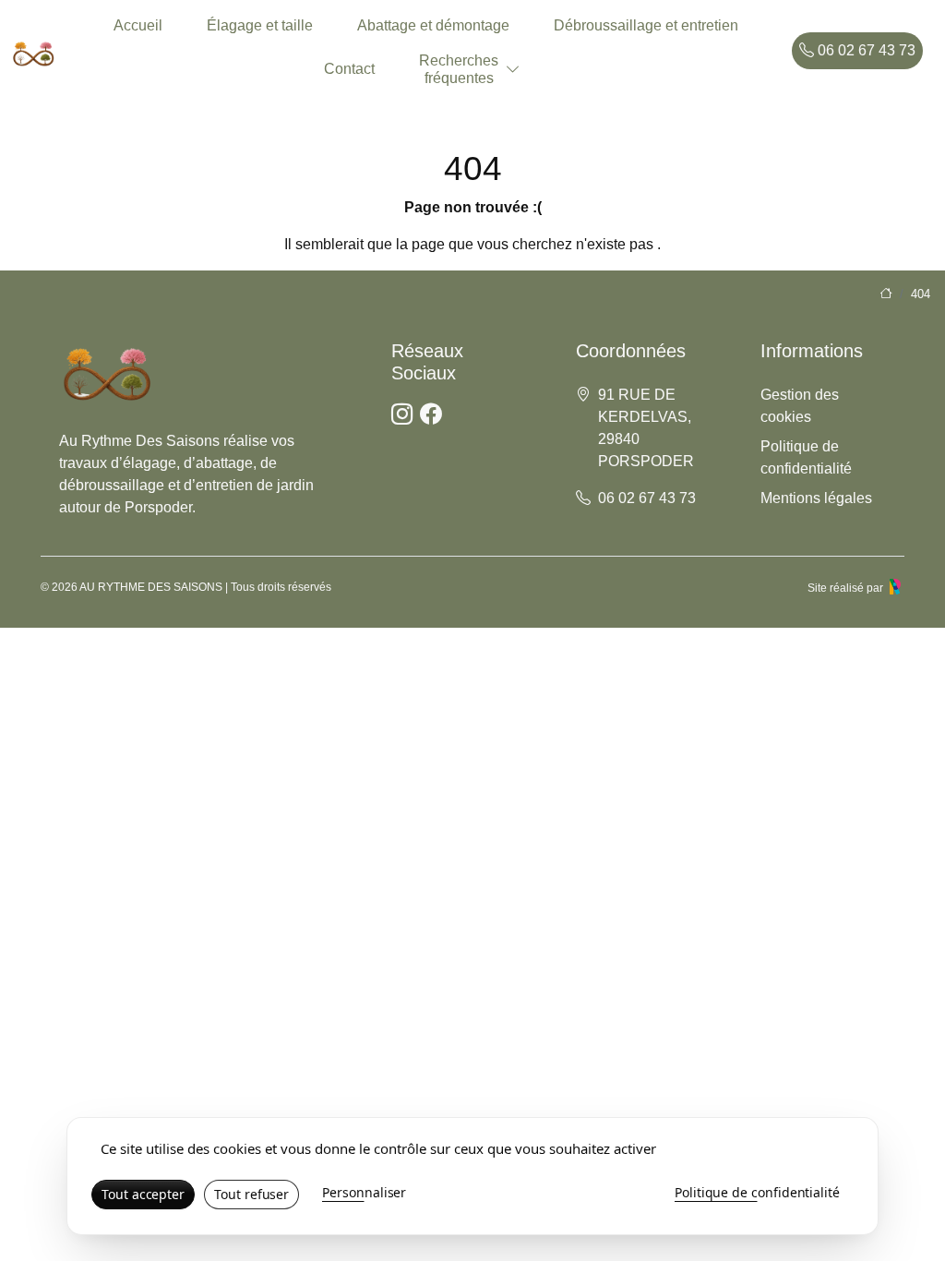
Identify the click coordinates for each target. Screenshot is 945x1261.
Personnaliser (364, 1192)
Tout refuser (251, 1194)
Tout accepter (143, 1194)
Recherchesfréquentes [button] (458, 69)
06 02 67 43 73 (864, 50)
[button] (513, 69)
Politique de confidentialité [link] (757, 1192)
